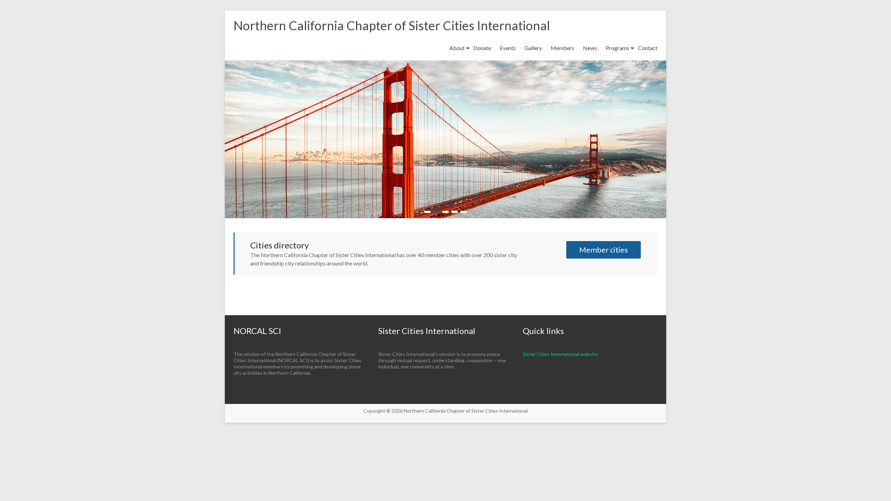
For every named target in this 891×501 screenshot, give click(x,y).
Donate (482, 48)
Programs (617, 48)
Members (562, 48)
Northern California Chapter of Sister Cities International (392, 25)
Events (508, 48)
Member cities (603, 249)
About (457, 48)
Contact (647, 48)
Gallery (533, 48)
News (590, 48)
